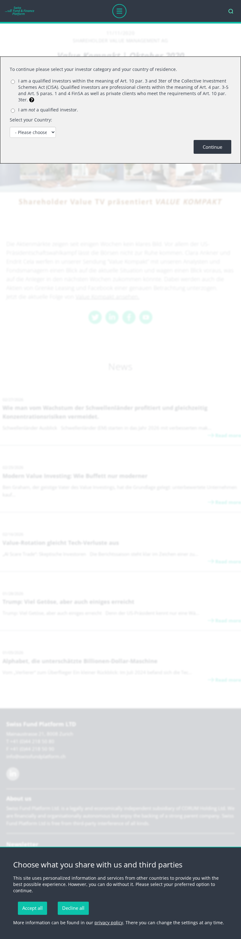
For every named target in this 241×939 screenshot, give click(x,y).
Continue (212, 147)
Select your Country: (31, 120)
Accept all (32, 908)
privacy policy (108, 923)
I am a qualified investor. (48, 110)
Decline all (73, 908)
